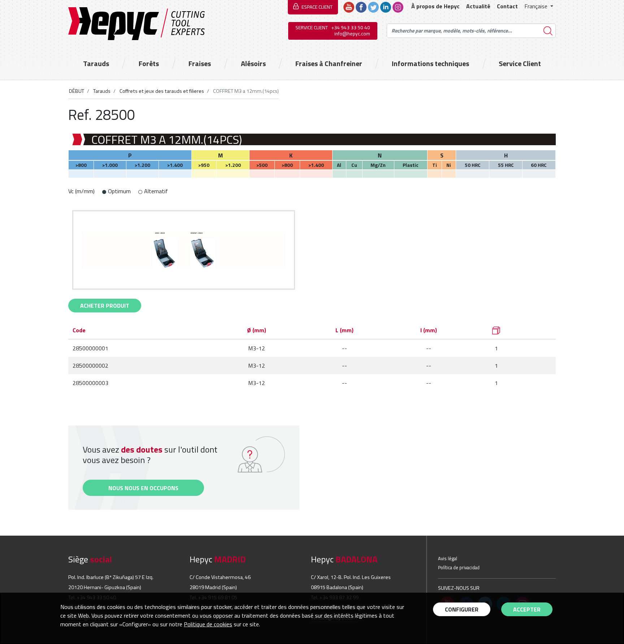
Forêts (149, 63)
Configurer (461, 609)
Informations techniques (430, 63)
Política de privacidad (459, 567)
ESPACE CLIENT (317, 6)
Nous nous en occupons (143, 488)
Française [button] (536, 6)
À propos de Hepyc (435, 6)
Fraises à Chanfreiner (328, 63)
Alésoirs (253, 63)
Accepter (527, 609)
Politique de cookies (208, 624)
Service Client (520, 63)
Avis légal (447, 558)
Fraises (199, 63)
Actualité (478, 6)
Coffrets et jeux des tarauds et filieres (161, 91)
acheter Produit (104, 305)
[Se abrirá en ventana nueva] (348, 6)
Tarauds (96, 63)
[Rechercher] (548, 30)
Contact (507, 6)
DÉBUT (76, 91)
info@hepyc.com (352, 33)
